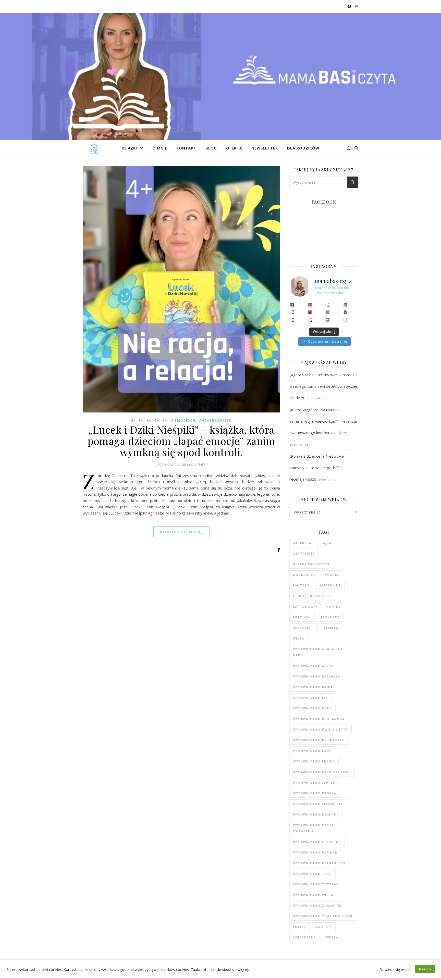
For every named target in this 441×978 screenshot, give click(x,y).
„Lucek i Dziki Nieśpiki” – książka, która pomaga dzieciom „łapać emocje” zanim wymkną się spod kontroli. (181, 441)
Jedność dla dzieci (311, 596)
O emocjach (182, 420)
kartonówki (305, 606)
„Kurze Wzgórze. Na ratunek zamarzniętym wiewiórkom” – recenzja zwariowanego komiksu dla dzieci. (323, 421)
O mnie (159, 148)
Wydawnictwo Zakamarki (318, 905)
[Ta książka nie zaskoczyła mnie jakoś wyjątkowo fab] (310, 312)
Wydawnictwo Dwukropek (318, 740)
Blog (211, 148)
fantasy (301, 585)
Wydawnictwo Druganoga (319, 719)
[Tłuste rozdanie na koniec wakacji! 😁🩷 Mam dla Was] (292, 305)
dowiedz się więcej (181, 532)
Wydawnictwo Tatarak (316, 884)
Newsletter (264, 148)
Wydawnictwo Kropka (314, 793)
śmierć (299, 927)
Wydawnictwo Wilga (313, 895)
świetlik (323, 927)
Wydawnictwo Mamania (316, 814)
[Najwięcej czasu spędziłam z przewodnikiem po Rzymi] (328, 312)
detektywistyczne (311, 564)
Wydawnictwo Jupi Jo (314, 782)
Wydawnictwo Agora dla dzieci (317, 652)
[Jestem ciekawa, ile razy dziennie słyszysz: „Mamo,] (346, 320)
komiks (334, 606)
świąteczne (304, 937)
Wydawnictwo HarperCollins (322, 772)
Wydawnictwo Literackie (317, 804)
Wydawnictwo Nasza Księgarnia (313, 828)
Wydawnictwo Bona (312, 708)
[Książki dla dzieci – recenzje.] (94, 148)
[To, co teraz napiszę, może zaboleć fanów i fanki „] (310, 305)
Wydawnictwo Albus (313, 666)
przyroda (330, 617)
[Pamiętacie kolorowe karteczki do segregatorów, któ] (328, 305)
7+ (157, 420)
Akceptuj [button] (425, 969)
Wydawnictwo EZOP (312, 751)
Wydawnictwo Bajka (313, 687)
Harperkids (330, 585)
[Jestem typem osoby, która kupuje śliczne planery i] (346, 312)
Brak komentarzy (192, 464)
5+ (141, 420)
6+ (149, 420)
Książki (129, 148)
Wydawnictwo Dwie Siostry (320, 729)
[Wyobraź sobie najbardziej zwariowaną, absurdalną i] (346, 305)
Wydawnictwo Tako (312, 874)
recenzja (302, 628)
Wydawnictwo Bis (310, 697)
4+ (133, 420)
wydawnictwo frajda (314, 761)
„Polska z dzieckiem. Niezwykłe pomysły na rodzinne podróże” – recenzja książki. (317, 468)
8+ (165, 420)
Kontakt (186, 148)
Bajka (326, 543)
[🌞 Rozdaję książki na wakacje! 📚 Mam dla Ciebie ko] (328, 320)
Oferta (234, 148)
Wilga (298, 638)
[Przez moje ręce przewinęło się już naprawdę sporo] (310, 320)
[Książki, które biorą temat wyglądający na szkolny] (292, 320)
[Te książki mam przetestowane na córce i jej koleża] (292, 312)
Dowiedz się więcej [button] (395, 969)
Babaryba (302, 543)
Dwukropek (304, 574)
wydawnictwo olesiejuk (317, 842)
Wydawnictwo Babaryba (316, 676)
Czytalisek (304, 553)
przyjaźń (302, 617)
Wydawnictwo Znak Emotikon (322, 916)
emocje (331, 574)
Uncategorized (215, 420)
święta (331, 937)
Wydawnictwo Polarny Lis (319, 863)
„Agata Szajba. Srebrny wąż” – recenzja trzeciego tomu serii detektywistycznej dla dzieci (323, 386)
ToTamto (329, 628)
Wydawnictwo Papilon (315, 852)
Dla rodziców (303, 148)
